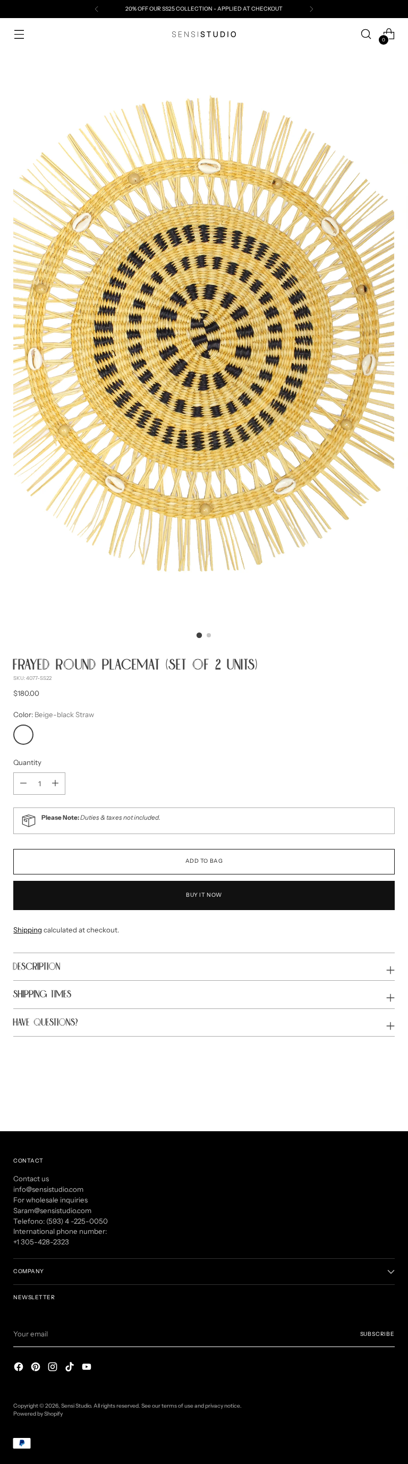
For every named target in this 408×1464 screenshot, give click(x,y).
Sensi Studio (76, 1405)
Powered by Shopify (38, 1413)
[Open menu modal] (19, 34)
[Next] (311, 9)
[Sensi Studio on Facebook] (19, 1368)
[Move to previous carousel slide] (361, 1095)
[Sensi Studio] (204, 34)
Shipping (27, 929)
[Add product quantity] (23, 783)
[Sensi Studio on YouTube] (87, 1368)
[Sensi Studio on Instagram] (53, 1368)
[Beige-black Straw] (23, 735)
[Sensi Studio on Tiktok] (70, 1368)
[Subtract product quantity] (55, 783)
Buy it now (204, 894)
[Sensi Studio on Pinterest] (36, 1368)
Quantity (27, 762)
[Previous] (96, 9)
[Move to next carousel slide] (386, 1095)
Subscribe (377, 1334)
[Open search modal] (366, 34)
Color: (53, 714)
